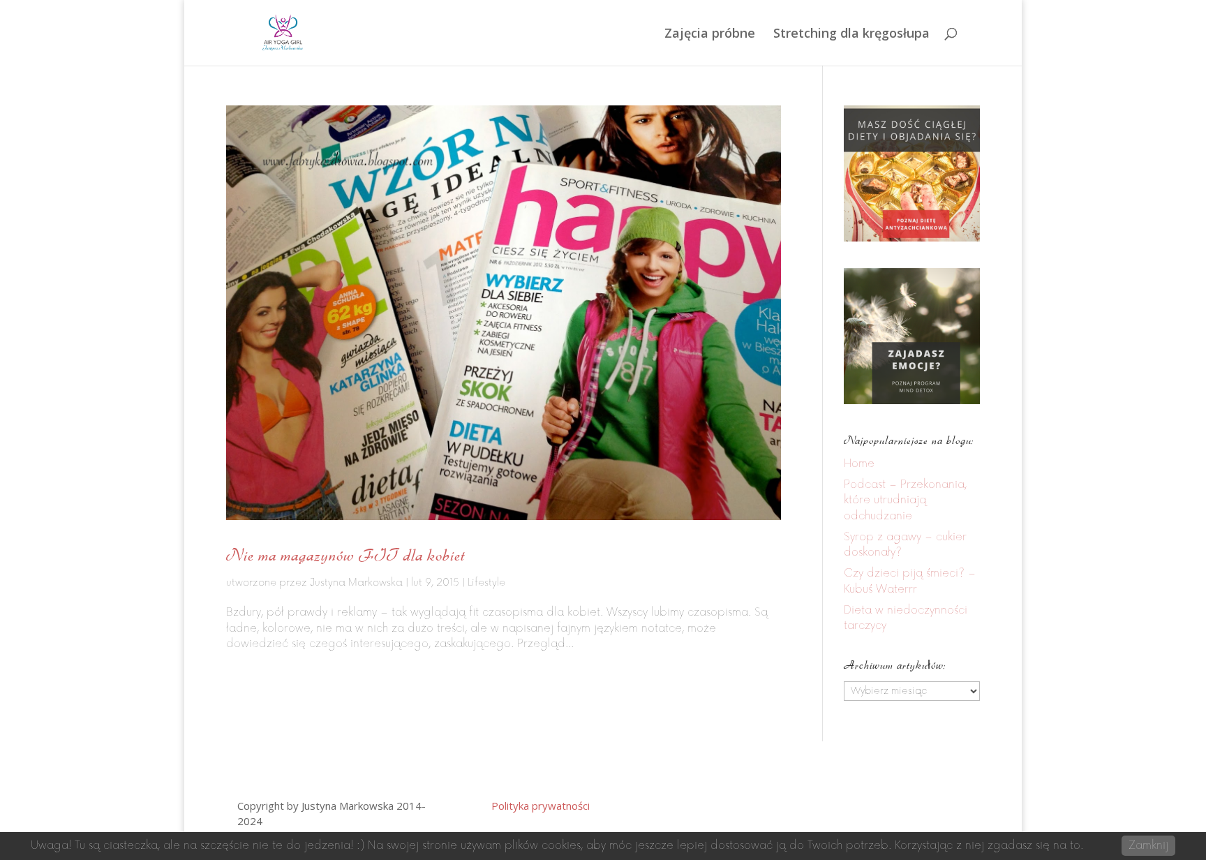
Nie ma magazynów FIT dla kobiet (346, 554)
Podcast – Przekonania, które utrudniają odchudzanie (905, 500)
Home (859, 463)
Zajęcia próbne (709, 34)
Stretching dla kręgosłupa (851, 34)
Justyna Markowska (356, 582)
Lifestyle (486, 582)
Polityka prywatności (540, 806)
